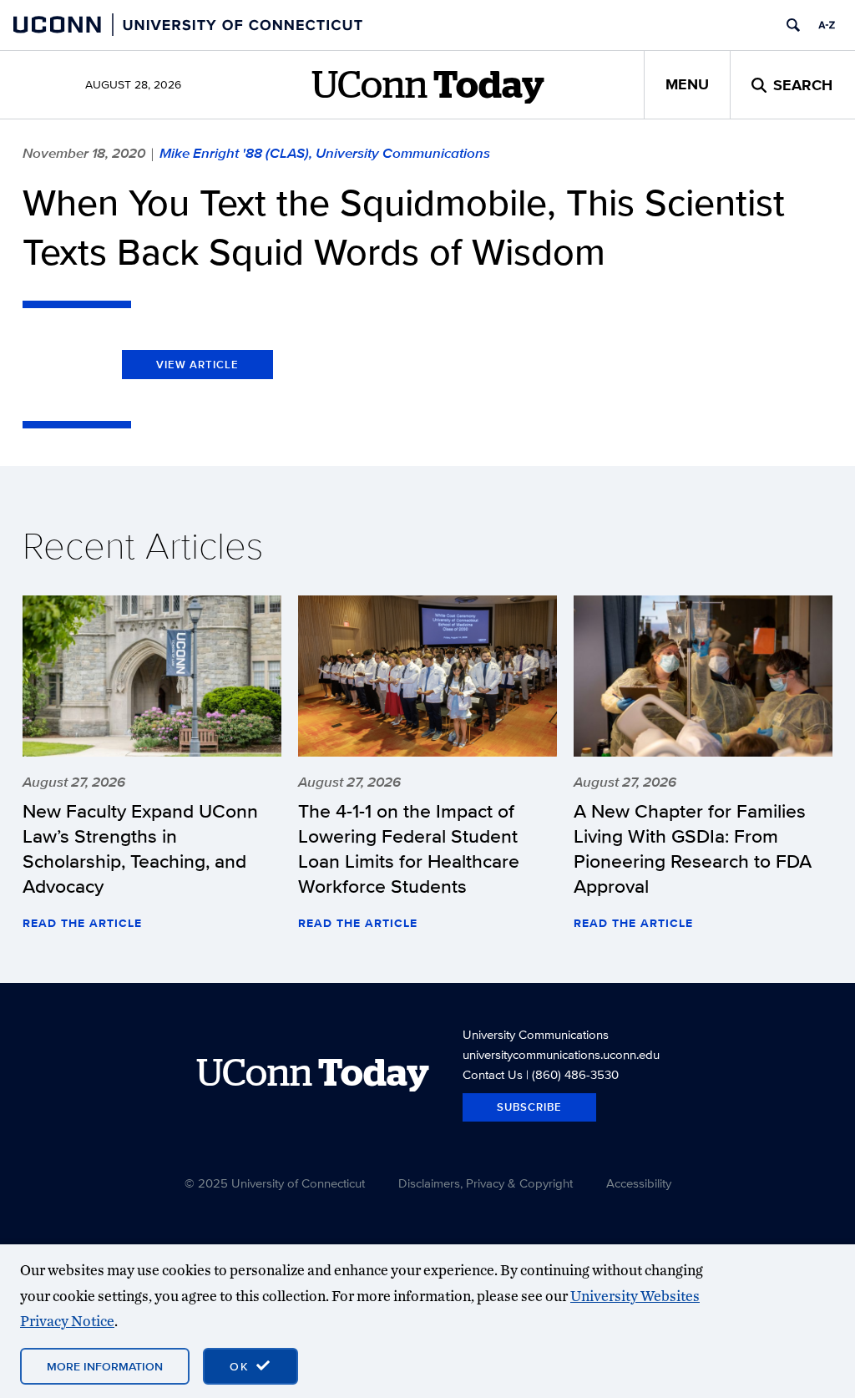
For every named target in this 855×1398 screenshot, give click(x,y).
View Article (197, 364)
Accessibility (638, 1183)
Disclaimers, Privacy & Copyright (485, 1183)
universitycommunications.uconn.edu (561, 1054)
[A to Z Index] (826, 25)
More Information (105, 1366)
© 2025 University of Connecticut (275, 1183)
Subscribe (529, 1107)
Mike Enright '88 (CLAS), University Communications (324, 153)
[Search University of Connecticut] (793, 25)
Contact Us (493, 1074)
